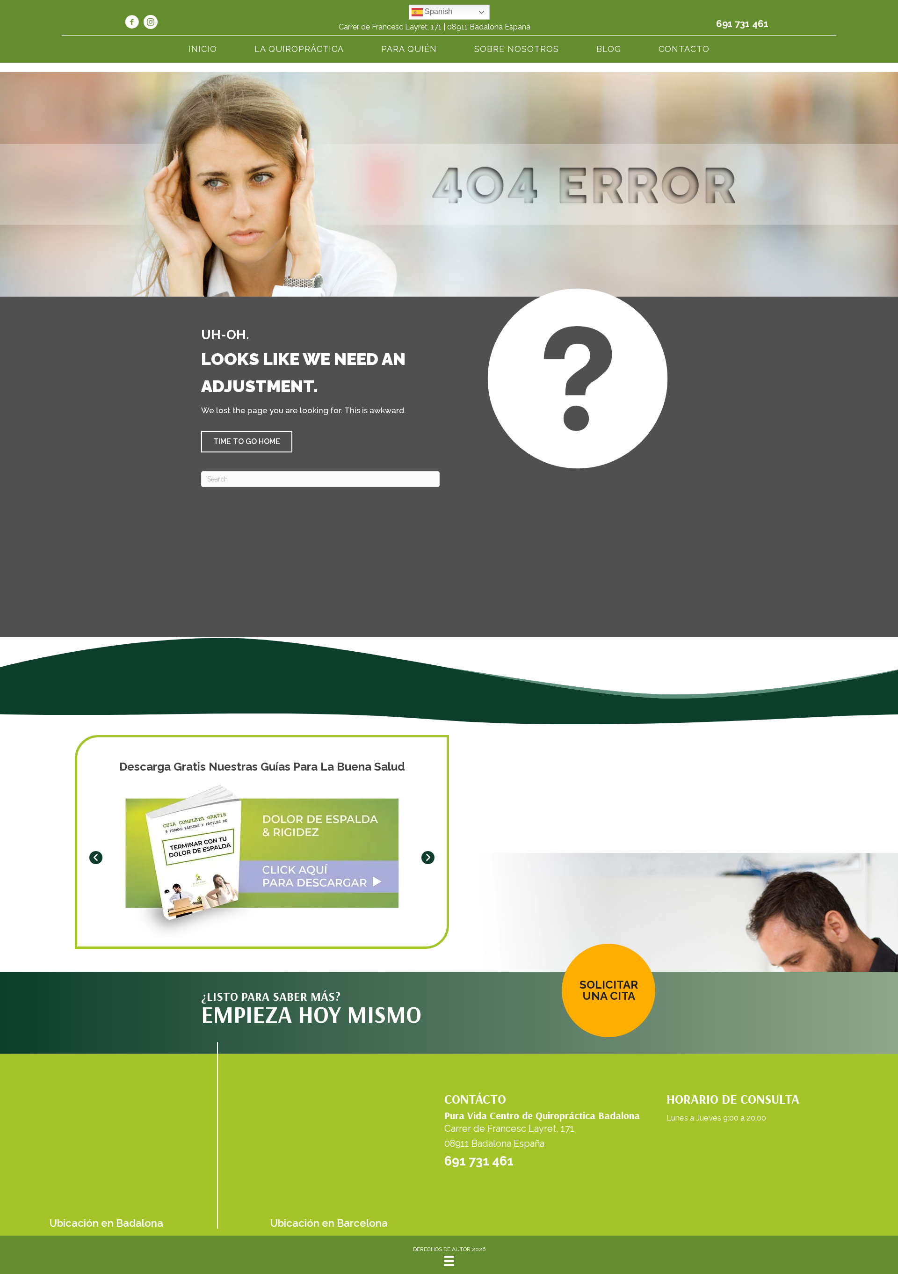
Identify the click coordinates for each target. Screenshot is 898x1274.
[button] (246, 441)
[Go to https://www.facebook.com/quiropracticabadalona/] (132, 23)
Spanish (437, 11)
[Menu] (449, 1261)
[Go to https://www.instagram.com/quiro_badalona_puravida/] (151, 23)
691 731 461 (742, 23)
